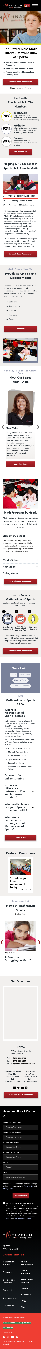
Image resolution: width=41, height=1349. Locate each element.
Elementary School (14, 536)
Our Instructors (10, 1298)
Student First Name (11, 1143)
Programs (7, 1272)
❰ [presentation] (3, 427)
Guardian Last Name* (12, 1133)
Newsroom (26, 1295)
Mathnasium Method (9, 1263)
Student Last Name (11, 1153)
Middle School (11, 560)
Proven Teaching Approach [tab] (19, 196)
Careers (24, 1289)
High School (10, 567)
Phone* (6, 1163)
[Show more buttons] (36, 192)
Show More (20, 837)
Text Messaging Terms (22, 1218)
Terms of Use (28, 1186)
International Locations (9, 1281)
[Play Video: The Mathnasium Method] (20, 182)
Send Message (20, 1195)
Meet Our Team (20, 464)
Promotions (25, 675)
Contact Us (8, 1290)
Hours (13, 675)
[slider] (20, 192)
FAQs (23, 1301)
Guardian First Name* (12, 1123)
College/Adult (11, 573)
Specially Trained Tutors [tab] (17, 201)
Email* (5, 1173)
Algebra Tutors (20, 680)
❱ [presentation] (38, 427)
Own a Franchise (25, 1272)
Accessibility (8, 1318)
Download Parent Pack (13, 1255)
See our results (20, 152)
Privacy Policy (8, 1189)
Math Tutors (27, 1281)
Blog (23, 1307)
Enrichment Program (21, 686)
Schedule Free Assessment (20, 82)
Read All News (20, 914)
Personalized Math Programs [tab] (18, 205)
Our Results (8, 1306)
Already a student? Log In (20, 88)
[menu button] (27, 6)
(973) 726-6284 (11, 1249)
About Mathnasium (27, 1263)
